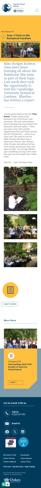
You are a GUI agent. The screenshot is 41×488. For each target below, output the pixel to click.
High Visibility (30, 467)
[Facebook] (7, 431)
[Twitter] (15, 431)
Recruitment (24, 455)
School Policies (9, 458)
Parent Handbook (9, 462)
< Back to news (9, 304)
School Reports (26, 458)
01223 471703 (18, 413)
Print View (7, 467)
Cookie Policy (25, 462)
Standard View (18, 467)
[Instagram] (23, 431)
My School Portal (9, 455)
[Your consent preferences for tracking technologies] (8, 484)
